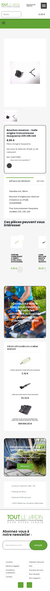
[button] (20, 269)
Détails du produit (19, 181)
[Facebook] (20, 585)
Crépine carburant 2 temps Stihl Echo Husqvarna (17, 258)
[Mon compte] (27, 14)
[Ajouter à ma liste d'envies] (9, 165)
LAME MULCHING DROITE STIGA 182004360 (43, 258)
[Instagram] (29, 585)
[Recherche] (18, 14)
